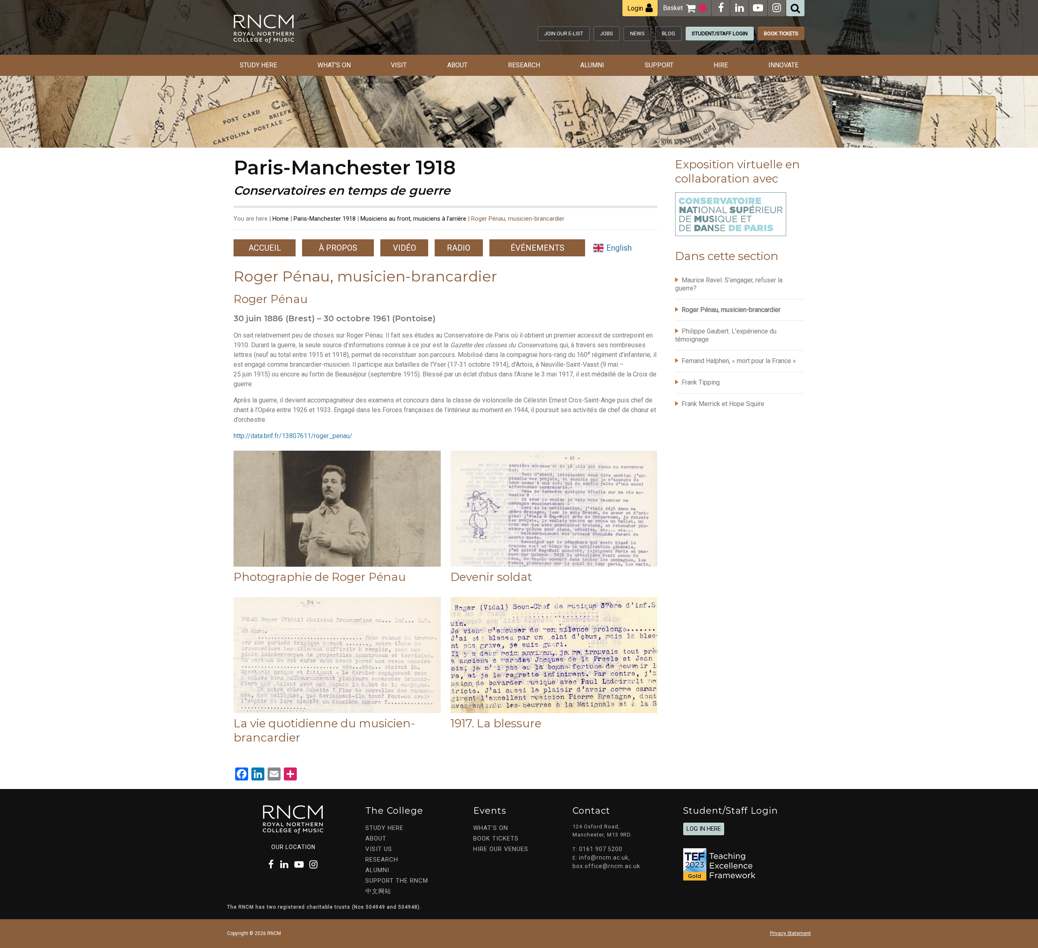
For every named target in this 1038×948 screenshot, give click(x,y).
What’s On (334, 65)
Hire (721, 65)
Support (659, 65)
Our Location (293, 847)
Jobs (606, 33)
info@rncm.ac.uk (603, 857)
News (637, 33)
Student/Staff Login (720, 33)
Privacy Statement (790, 933)
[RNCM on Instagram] (776, 8)
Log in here (703, 828)
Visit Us (378, 849)
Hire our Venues (500, 849)
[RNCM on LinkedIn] (739, 8)
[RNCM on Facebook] (721, 8)
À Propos (338, 248)
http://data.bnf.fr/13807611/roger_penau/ (293, 436)
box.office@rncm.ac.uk (606, 866)
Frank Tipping (701, 382)
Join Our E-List (563, 33)
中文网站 (378, 891)
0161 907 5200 (600, 849)
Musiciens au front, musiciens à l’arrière (413, 218)
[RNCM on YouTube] (758, 8)
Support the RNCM (396, 880)
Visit (399, 65)
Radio (458, 248)
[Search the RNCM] (795, 8)
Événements (537, 248)
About (457, 65)
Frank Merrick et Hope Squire (723, 404)
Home (280, 218)
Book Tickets (781, 33)
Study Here (258, 65)
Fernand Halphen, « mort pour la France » (739, 361)
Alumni (592, 65)
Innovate (783, 65)
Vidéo (404, 248)
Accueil (265, 248)
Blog (668, 33)
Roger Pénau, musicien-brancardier (731, 310)
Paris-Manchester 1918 (325, 218)
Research (524, 65)
